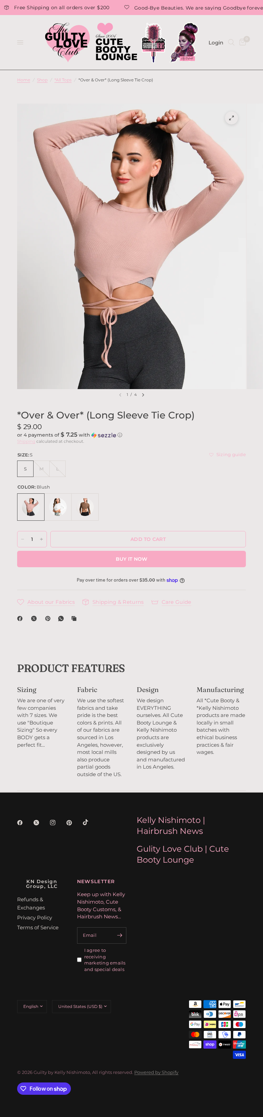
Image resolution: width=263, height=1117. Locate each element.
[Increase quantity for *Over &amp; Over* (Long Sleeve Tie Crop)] (41, 539)
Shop (42, 79)
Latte (85, 507)
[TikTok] (90, 822)
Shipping (26, 441)
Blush (31, 507)
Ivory (58, 507)
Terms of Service (38, 927)
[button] (131, 434)
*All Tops (63, 79)
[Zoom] (231, 117)
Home (23, 79)
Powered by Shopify (156, 1072)
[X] (35, 618)
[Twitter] (41, 822)
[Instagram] (57, 822)
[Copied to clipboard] (75, 618)
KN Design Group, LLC (42, 884)
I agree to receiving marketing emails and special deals (105, 959)
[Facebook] (21, 618)
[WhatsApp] (62, 618)
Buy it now (132, 559)
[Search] (231, 42)
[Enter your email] (119, 935)
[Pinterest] (49, 618)
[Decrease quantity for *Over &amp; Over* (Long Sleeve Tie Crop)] (22, 539)
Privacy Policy (34, 917)
